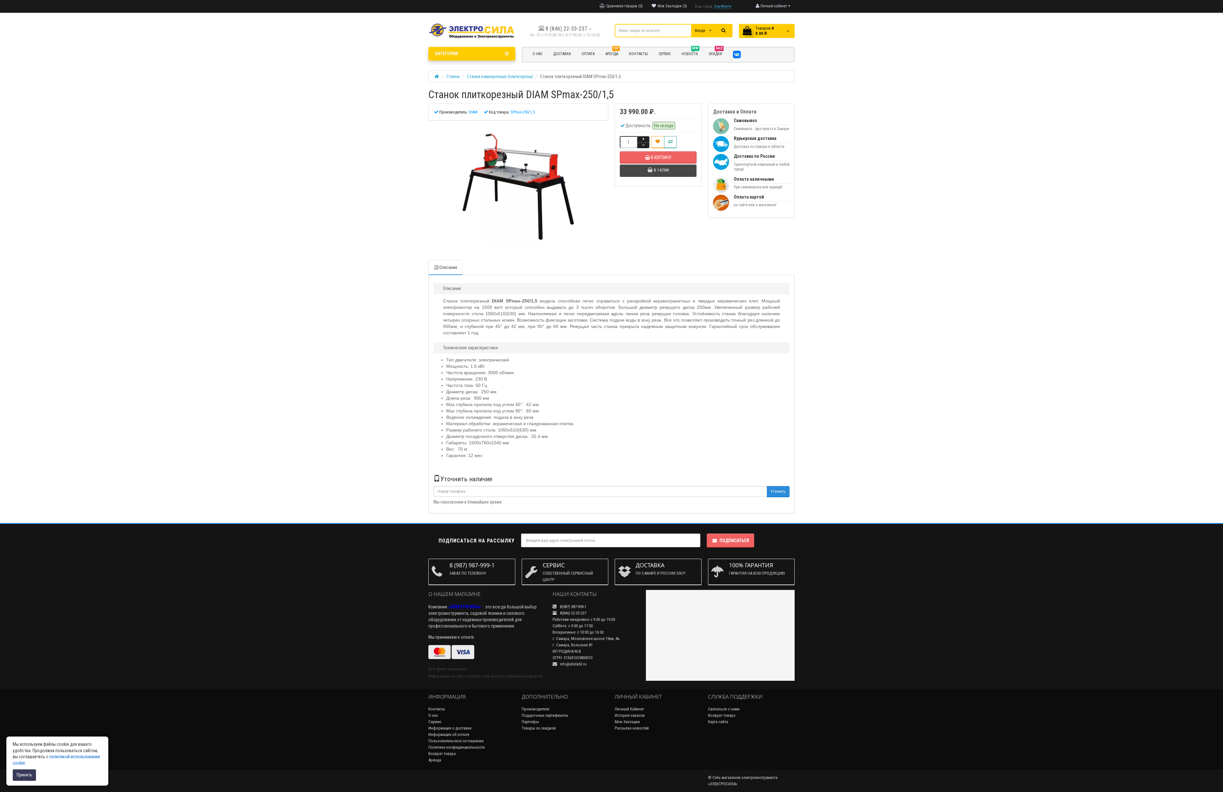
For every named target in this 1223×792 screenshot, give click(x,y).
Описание (448, 267)
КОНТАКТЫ (638, 54)
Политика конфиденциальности (456, 747)
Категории (446, 53)
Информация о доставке (449, 728)
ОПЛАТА (588, 54)
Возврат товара (442, 753)
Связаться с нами (724, 709)
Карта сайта (718, 721)
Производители (535, 709)
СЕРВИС (665, 54)
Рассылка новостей (632, 728)
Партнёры (530, 721)
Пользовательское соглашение (455, 740)
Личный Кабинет (629, 709)
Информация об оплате (448, 734)
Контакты (436, 709)
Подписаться (734, 540)
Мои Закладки (627, 721)
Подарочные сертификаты (545, 715)
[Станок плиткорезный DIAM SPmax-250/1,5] (518, 187)
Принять (24, 774)
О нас (433, 715)
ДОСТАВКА (562, 54)
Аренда (612, 53)
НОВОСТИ (690, 53)
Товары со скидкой (539, 728)
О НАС (537, 54)
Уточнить (778, 491)
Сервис (434, 721)
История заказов (630, 715)
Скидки (716, 53)
